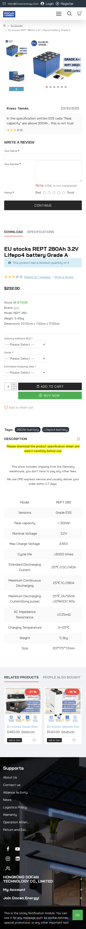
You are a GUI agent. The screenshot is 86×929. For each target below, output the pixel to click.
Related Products (21, 677)
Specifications (40, 232)
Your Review (11, 164)
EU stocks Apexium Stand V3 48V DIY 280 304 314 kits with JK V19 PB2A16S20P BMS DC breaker (64, 726)
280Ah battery (27, 429)
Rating (8, 192)
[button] (35, 65)
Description (15, 439)
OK (77, 915)
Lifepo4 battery (55, 429)
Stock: (7, 352)
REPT (17, 307)
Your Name (10, 150)
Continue (43, 205)
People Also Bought (62, 677)
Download (13, 232)
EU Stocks (17, 25)
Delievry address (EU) (17, 338)
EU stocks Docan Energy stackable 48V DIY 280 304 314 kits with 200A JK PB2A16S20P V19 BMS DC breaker (24, 726)
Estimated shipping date (19, 366)
